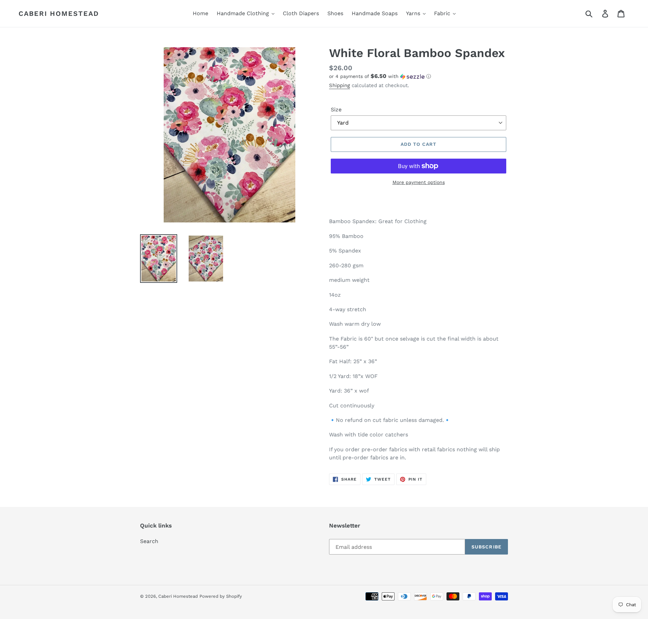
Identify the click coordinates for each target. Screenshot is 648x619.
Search (149, 541)
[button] (418, 76)
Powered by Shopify (220, 596)
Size (336, 109)
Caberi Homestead (59, 13)
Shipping (339, 85)
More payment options (419, 182)
